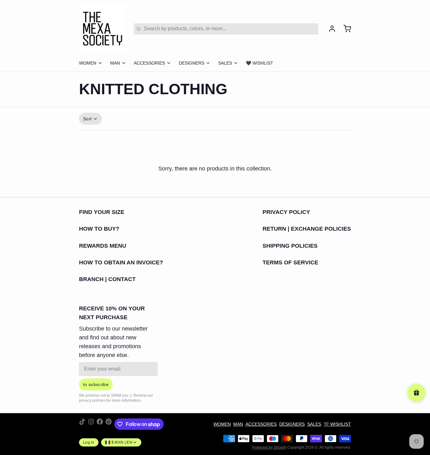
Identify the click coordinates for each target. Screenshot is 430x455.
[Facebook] (100, 424)
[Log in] (329, 28)
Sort (87, 118)
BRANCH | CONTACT (107, 279)
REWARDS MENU (102, 246)
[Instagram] (91, 424)
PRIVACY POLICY (286, 212)
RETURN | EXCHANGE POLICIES (307, 229)
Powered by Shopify (269, 447)
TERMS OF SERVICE (290, 262)
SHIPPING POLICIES (290, 246)
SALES (225, 63)
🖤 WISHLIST (259, 63)
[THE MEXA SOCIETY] (102, 28)
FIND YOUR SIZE (101, 212)
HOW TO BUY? (99, 229)
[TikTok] (82, 424)
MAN (115, 63)
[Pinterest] (108, 424)
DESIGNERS (191, 63)
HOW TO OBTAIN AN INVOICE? (121, 262)
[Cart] (344, 28)
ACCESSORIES (149, 63)
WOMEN (87, 63)
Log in (88, 442)
